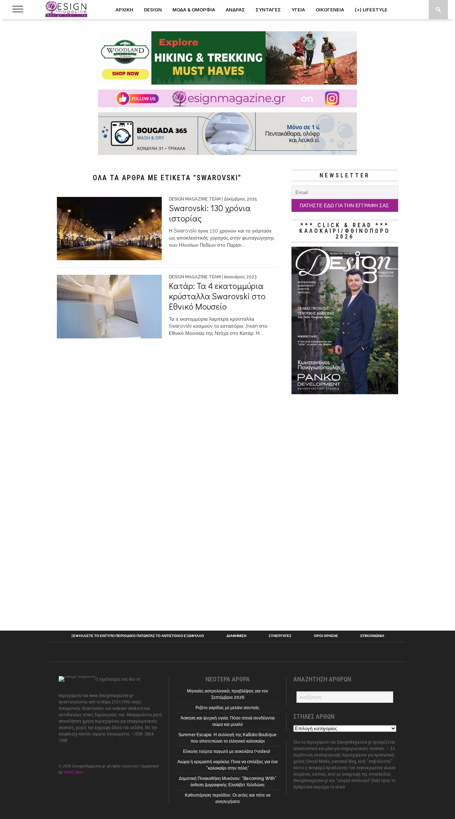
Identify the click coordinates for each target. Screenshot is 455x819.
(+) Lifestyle (371, 9)
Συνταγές (268, 9)
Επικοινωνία (372, 636)
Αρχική (124, 9)
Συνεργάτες (280, 636)
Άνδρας (235, 9)
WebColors (73, 772)
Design (153, 9)
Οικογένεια (330, 9)
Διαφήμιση (236, 636)
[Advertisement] (344, 509)
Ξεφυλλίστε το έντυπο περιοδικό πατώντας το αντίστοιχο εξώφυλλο (137, 636)
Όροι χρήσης (326, 636)
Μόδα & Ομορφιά (193, 9)
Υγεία (298, 9)
